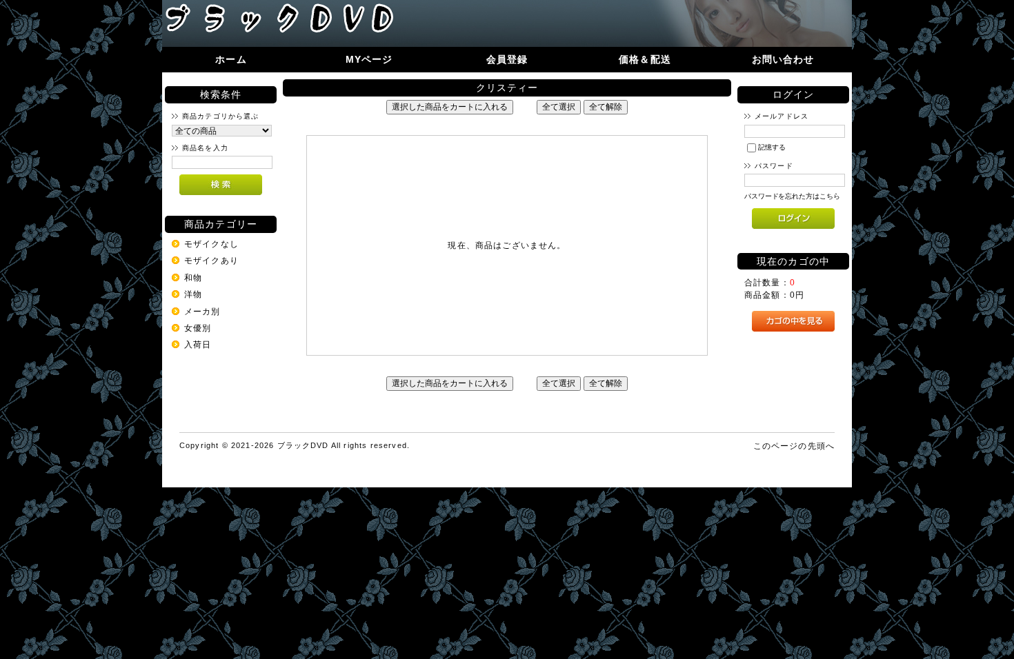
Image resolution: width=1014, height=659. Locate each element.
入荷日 (197, 344)
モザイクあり (211, 260)
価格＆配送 (645, 59)
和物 (193, 277)
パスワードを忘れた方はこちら (792, 196)
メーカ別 (202, 311)
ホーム (230, 59)
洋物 (193, 294)
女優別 (197, 327)
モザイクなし (211, 243)
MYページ (369, 59)
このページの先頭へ (794, 445)
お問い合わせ (783, 59)
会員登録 (507, 59)
